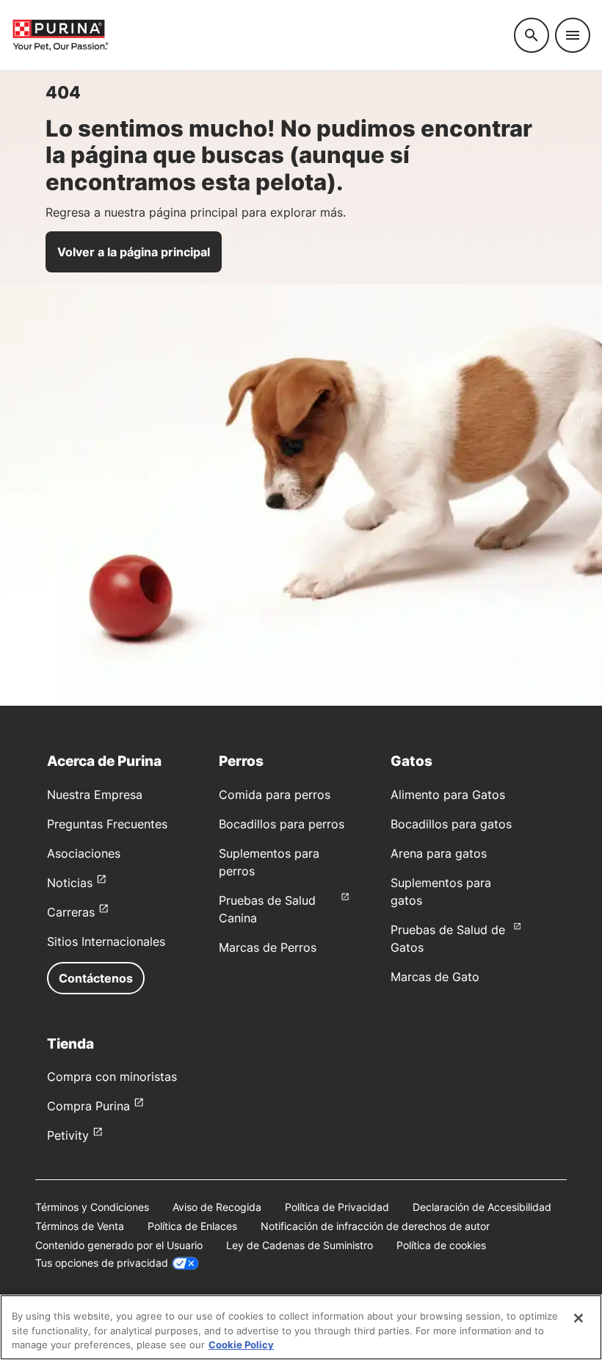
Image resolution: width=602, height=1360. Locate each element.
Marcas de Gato (435, 976)
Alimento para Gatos (448, 794)
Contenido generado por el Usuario (119, 1245)
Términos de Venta (79, 1226)
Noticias (70, 882)
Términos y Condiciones (92, 1207)
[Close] (578, 1318)
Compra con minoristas (112, 1076)
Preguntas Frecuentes (107, 824)
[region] (301, 1327)
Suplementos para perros (269, 862)
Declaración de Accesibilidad (482, 1207)
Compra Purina (88, 1106)
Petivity (68, 1135)
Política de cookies (441, 1245)
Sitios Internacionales (106, 941)
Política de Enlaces (192, 1226)
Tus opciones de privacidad (101, 1262)
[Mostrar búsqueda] (531, 35)
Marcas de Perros (267, 947)
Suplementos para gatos (441, 891)
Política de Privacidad (337, 1207)
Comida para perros (274, 794)
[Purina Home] (257, 34)
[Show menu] (572, 35)
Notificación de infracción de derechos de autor (375, 1226)
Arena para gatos (439, 853)
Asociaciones (83, 853)
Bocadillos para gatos (451, 824)
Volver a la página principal (133, 252)
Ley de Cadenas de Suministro (299, 1245)
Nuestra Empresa (94, 794)
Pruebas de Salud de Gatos (448, 938)
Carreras (71, 912)
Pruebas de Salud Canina (267, 909)
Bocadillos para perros (281, 824)
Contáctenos (96, 978)
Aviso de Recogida (217, 1207)
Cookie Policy (241, 1344)
